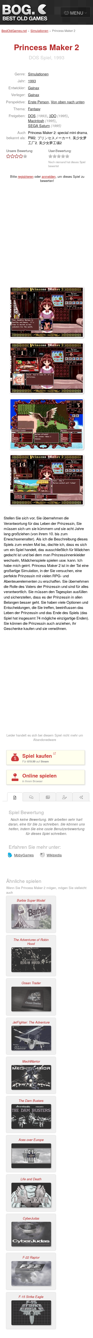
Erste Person (38, 101)
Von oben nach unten (68, 101)
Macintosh (36, 120)
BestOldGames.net (14, 30)
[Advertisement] (46, 238)
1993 (32, 80)
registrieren (25, 176)
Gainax (33, 87)
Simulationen (39, 30)
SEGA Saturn (39, 125)
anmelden (49, 176)
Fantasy (34, 108)
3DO (52, 115)
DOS (32, 115)
